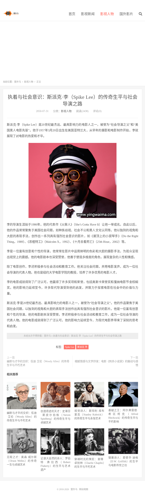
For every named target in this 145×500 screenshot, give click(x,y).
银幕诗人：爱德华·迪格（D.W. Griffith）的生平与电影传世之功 (123, 461)
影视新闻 (88, 14)
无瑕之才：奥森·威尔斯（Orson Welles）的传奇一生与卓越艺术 (22, 461)
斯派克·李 (82, 347)
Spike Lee (69, 347)
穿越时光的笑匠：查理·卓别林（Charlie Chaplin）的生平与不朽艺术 (89, 463)
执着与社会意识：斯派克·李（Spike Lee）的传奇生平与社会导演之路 (87, 336)
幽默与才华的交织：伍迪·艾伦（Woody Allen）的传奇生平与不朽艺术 (38, 363)
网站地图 (83, 489)
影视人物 (107, 14)
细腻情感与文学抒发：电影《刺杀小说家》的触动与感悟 (106, 363)
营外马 (11, 13)
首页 (72, 14)
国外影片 (126, 14)
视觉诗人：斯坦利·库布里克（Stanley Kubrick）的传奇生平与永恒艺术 (89, 414)
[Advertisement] (72, 52)
